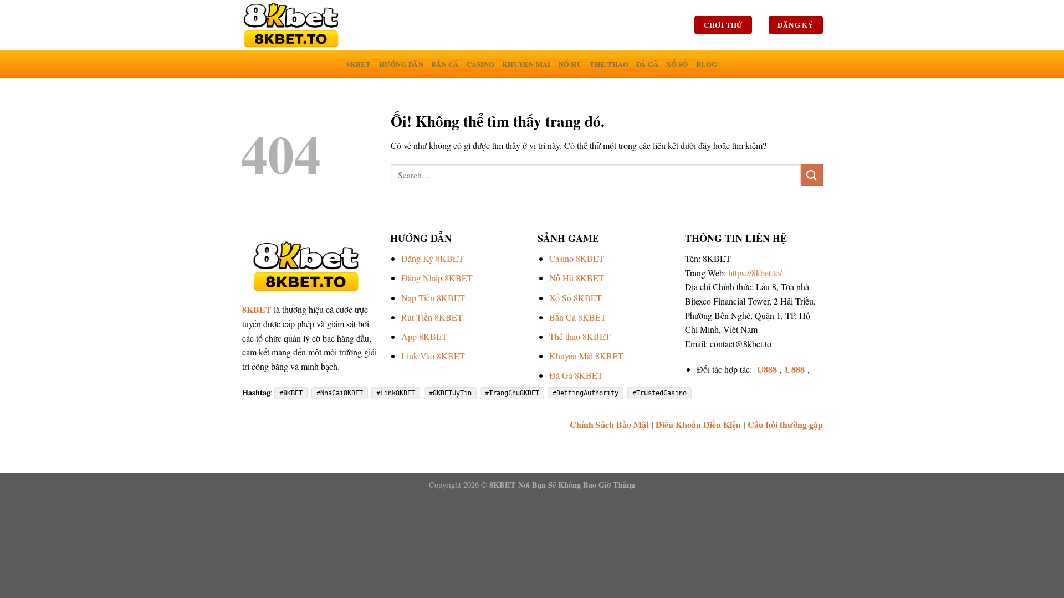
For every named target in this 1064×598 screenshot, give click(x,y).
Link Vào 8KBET (433, 356)
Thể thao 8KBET (580, 336)
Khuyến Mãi (526, 64)
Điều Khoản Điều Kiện (698, 424)
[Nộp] (812, 174)
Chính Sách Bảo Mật (609, 424)
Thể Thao (609, 64)
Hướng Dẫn (401, 64)
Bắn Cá (445, 64)
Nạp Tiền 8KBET (433, 297)
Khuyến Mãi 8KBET (586, 356)
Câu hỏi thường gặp (785, 424)
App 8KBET (424, 336)
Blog (707, 64)
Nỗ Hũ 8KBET (576, 277)
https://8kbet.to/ (755, 273)
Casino (481, 64)
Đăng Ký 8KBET (432, 258)
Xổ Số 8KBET (575, 297)
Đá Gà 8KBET (576, 375)
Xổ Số (677, 64)
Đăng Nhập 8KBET (437, 277)
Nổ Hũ (570, 64)
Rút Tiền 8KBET (432, 317)
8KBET (358, 64)
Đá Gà (647, 64)
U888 (767, 369)
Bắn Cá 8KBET (577, 317)
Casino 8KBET (576, 258)
